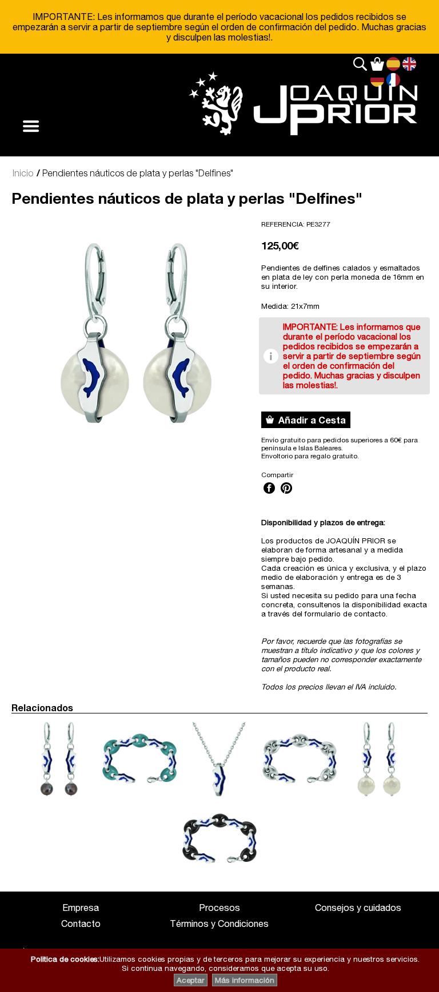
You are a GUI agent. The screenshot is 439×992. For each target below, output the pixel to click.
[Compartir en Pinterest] (286, 495)
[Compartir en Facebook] (269, 495)
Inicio (23, 173)
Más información (244, 980)
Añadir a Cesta (310, 419)
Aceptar (191, 980)
